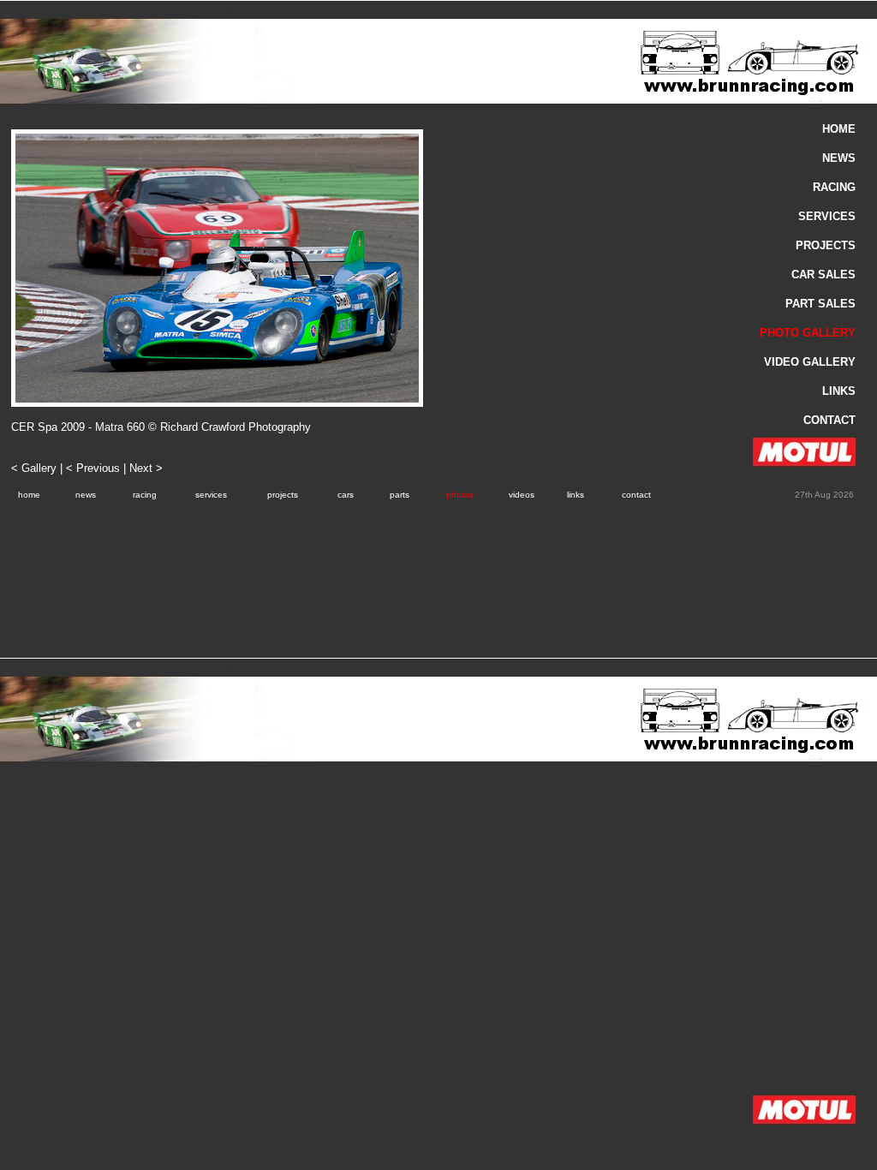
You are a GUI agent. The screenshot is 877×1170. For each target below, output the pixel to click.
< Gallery (35, 468)
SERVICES (827, 216)
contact (636, 494)
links (575, 494)
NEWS (839, 158)
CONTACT (829, 420)
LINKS (839, 391)
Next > (146, 468)
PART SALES (820, 303)
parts (399, 494)
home (29, 494)
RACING (834, 187)
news (85, 494)
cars (345, 494)
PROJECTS (826, 245)
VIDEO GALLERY (810, 361)
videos (521, 494)
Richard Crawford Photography (235, 427)
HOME (839, 128)
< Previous (93, 468)
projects (282, 494)
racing (145, 494)
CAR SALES (823, 274)
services (211, 494)
